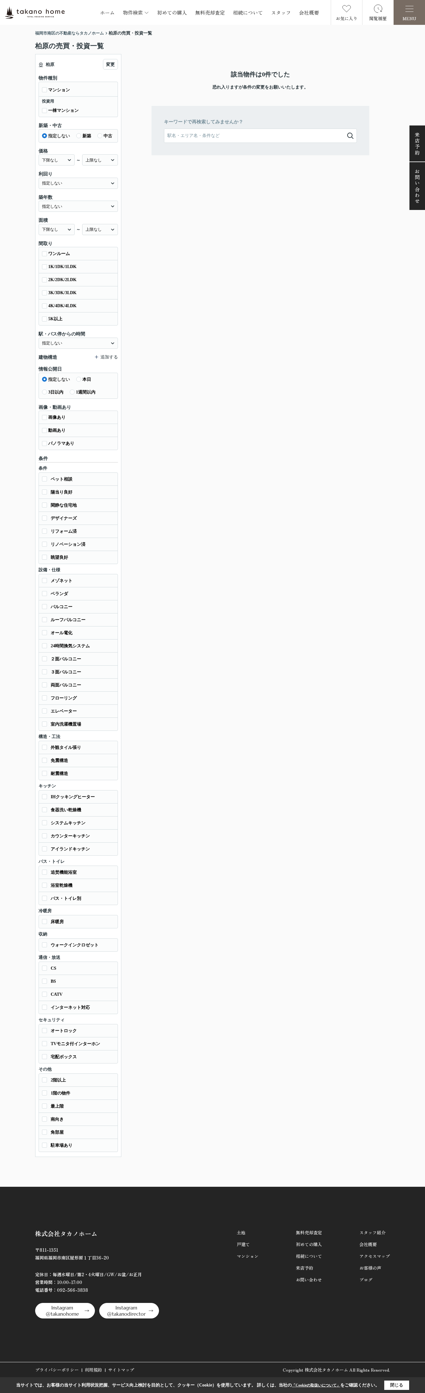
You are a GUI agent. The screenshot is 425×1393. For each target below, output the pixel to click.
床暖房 (57, 921)
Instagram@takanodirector (126, 1310)
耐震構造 (59, 773)
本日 (86, 379)
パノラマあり (61, 443)
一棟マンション (63, 110)
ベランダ (59, 593)
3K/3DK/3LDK (62, 292)
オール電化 (61, 632)
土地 (241, 1232)
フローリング (64, 698)
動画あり (57, 430)
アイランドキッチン (70, 849)
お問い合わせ (417, 186)
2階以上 (58, 1080)
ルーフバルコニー (68, 619)
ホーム (107, 12)
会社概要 (309, 12)
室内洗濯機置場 (66, 724)
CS (53, 968)
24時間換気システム (70, 646)
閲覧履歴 (378, 18)
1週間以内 (86, 392)
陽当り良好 (61, 492)
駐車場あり (61, 1145)
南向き (57, 1119)
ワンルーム (59, 253)
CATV (57, 994)
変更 (110, 64)
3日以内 (55, 392)
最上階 (57, 1106)
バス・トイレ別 (66, 898)
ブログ (365, 1280)
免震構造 (59, 760)
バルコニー (61, 606)
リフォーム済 (64, 531)
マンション (59, 90)
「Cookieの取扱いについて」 (316, 1385)
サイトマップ (121, 1370)
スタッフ (281, 12)
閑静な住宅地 (64, 505)
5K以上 (55, 318)
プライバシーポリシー (57, 1370)
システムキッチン (68, 823)
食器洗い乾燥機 (66, 810)
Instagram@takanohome (62, 1310)
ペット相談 (61, 479)
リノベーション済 (68, 544)
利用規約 (93, 1370)
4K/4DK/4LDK (62, 305)
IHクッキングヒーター (73, 796)
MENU (409, 18)
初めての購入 (172, 12)
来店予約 (417, 144)
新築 (86, 136)
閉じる (396, 1385)
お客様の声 (370, 1268)
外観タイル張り (66, 747)
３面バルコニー (66, 672)
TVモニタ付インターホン (75, 1043)
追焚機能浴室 (64, 872)
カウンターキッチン (70, 836)
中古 (108, 136)
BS (53, 981)
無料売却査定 (210, 12)
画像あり (57, 417)
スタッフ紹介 (372, 1232)
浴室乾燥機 (61, 885)
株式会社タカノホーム (66, 1233)
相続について (248, 12)
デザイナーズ (64, 518)
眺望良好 (59, 557)
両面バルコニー (66, 685)
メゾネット (61, 580)
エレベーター (64, 711)
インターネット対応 (70, 1007)
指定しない (59, 136)
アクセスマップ (374, 1256)
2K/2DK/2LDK (62, 279)
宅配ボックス (64, 1056)
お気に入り (346, 18)
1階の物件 (60, 1093)
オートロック (64, 1030)
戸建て (243, 1244)
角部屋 (57, 1132)
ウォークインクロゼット (75, 945)
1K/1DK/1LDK (62, 266)
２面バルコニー (66, 659)
